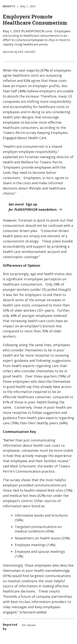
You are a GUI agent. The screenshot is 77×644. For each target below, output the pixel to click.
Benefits (9, 6)
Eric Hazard (26, 52)
